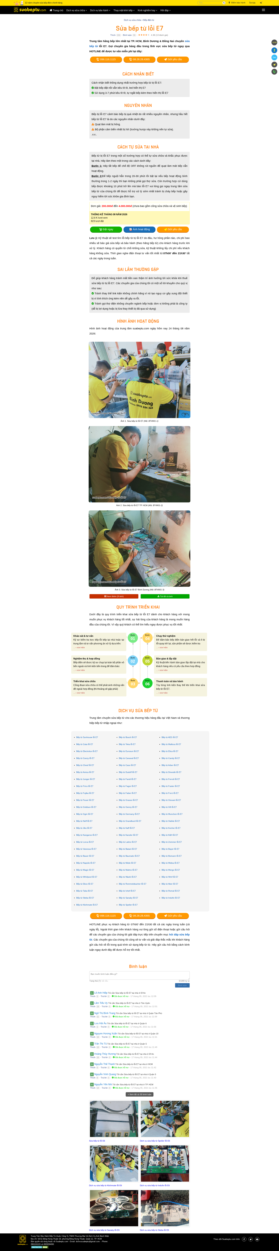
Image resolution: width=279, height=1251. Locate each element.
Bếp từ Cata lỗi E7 (84, 744)
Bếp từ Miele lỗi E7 (127, 863)
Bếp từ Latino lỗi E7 (128, 842)
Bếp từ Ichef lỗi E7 (127, 891)
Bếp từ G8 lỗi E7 (169, 807)
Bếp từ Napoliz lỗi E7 (85, 863)
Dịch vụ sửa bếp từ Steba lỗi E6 (154, 1230)
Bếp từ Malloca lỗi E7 (171, 744)
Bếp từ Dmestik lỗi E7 (171, 772)
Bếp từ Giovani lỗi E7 (171, 800)
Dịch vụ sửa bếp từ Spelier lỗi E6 (155, 1141)
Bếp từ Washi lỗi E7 (128, 877)
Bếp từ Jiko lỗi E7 (84, 828)
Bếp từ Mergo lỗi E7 (171, 870)
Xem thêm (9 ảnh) (115, 596)
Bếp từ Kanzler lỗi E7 (128, 835)
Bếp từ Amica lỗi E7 (85, 772)
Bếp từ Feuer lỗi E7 (85, 800)
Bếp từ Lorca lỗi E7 (85, 842)
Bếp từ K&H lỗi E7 (170, 835)
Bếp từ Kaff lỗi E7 (127, 828)
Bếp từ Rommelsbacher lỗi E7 (132, 884)
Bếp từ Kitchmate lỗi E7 (87, 905)
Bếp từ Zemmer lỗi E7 (172, 842)
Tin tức (252, 2)
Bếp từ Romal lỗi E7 (171, 891)
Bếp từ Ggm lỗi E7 (84, 814)
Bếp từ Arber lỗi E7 (170, 765)
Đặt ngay (108, 229)
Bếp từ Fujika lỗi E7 (85, 793)
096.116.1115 (107, 59)
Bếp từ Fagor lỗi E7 (128, 786)
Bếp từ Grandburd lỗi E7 (130, 821)
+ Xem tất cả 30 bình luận (139, 1094)
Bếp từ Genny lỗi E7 (128, 807)
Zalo (274, 57)
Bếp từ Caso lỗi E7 (127, 765)
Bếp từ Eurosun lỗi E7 (129, 751)
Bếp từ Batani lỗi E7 (128, 849)
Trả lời (104, 996)
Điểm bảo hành (238, 2)
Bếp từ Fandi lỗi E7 (127, 779)
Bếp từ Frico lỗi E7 (84, 786)
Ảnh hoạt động (141, 229)
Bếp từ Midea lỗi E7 (171, 863)
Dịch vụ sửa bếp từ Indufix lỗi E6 (155, 1185)
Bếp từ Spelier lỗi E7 (128, 905)
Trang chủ (57, 10)
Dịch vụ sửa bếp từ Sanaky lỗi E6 (104, 1230)
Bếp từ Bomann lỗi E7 (172, 856)
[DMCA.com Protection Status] (40, 1248)
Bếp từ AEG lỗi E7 (170, 737)
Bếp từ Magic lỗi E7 (85, 870)
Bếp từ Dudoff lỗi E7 (128, 772)
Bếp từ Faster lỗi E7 (171, 786)
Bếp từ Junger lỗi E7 (85, 779)
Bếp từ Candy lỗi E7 (171, 758)
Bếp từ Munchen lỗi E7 (172, 814)
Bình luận (127, 35)
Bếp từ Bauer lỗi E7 (85, 856)
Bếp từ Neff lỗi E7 (84, 821)
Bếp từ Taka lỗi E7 (84, 891)
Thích (113, 35)
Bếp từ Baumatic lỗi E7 (129, 856)
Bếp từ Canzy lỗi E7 (85, 758)
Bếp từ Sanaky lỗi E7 (128, 898)
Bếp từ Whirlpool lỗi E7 (86, 877)
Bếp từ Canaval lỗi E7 (129, 758)
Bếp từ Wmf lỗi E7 (170, 877)
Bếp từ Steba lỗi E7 (85, 898)
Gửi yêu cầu (174, 59)
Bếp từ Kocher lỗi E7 (171, 828)
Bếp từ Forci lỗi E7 (170, 793)
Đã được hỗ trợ (121, 996)
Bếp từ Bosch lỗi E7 (128, 737)
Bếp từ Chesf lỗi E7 (85, 765)
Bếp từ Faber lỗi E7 (128, 793)
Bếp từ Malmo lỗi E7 (128, 870)
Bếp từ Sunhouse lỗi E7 (87, 737)
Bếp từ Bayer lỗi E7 (170, 849)
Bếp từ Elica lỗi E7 (170, 751)
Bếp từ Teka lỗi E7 (127, 744)
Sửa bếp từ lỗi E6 (97, 1141)
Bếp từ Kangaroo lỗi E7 (87, 835)
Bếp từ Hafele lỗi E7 (171, 821)
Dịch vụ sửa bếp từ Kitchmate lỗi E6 (105, 1185)
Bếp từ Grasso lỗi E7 (128, 800)
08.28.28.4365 (141, 59)
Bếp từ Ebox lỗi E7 (84, 884)
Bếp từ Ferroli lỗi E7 (171, 779)
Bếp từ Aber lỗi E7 (170, 884)
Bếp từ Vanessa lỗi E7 (86, 849)
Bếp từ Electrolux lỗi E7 (87, 751)
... (74, 647)
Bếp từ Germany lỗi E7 (129, 814)
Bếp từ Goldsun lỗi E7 (86, 807)
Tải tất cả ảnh (166, 596)
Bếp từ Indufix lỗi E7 (171, 898)
